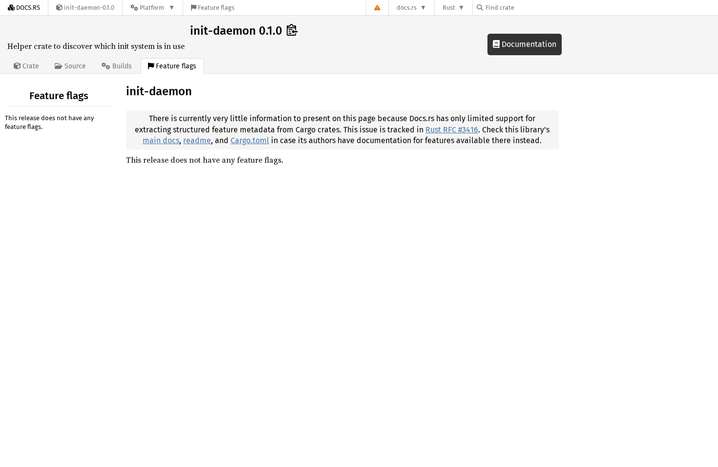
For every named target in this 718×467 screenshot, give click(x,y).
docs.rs (407, 7)
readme (197, 140)
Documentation (528, 44)
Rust (449, 7)
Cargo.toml (250, 140)
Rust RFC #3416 (451, 129)
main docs (161, 140)
